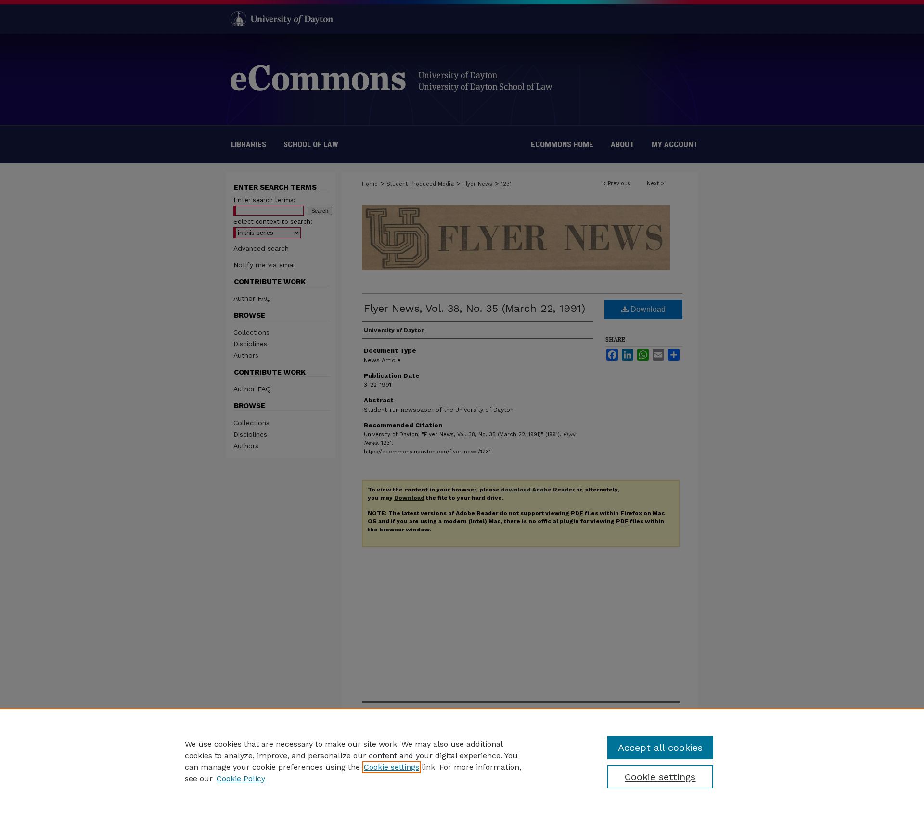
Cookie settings (391, 767)
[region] (462, 761)
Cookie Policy (241, 778)
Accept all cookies (660, 747)
